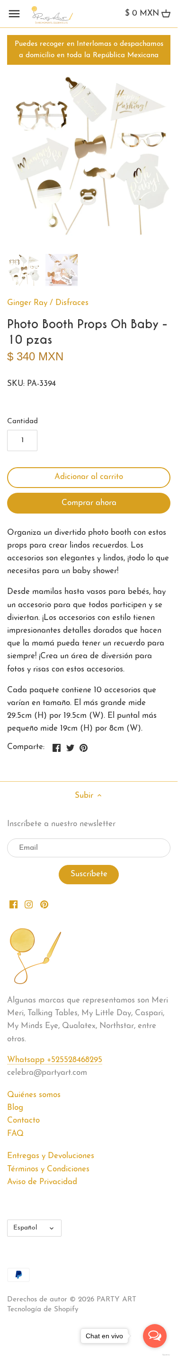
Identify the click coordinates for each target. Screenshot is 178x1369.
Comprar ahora (89, 503)
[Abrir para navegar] (14, 14)
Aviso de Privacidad (42, 1182)
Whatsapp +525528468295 (54, 1060)
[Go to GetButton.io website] (155, 1355)
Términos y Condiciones (48, 1169)
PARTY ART (116, 1299)
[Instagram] (29, 904)
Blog (15, 1108)
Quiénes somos (34, 1095)
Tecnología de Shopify (43, 1309)
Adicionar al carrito (88, 477)
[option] (23, 270)
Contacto (23, 1120)
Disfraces (72, 303)
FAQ (15, 1134)
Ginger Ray (27, 303)
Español (25, 1228)
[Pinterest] (44, 904)
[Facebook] (13, 904)
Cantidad (22, 421)
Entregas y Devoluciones (50, 1156)
